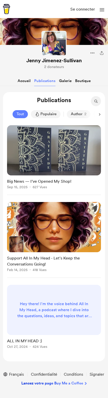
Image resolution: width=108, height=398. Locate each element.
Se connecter (82, 9)
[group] (54, 160)
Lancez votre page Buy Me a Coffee (52, 383)
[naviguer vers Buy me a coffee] (6, 9)
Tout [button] (20, 114)
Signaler (97, 374)
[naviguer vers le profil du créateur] (54, 43)
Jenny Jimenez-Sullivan (54, 60)
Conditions (73, 374)
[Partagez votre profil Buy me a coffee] (101, 53)
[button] (102, 10)
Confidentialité (44, 374)
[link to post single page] (54, 158)
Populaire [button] (48, 114)
